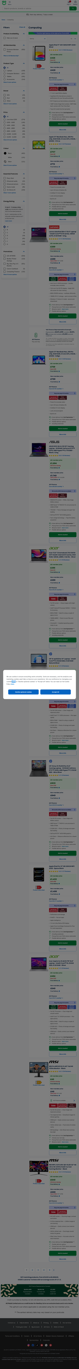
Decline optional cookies (23, 692)
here (13, 681)
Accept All (55, 692)
